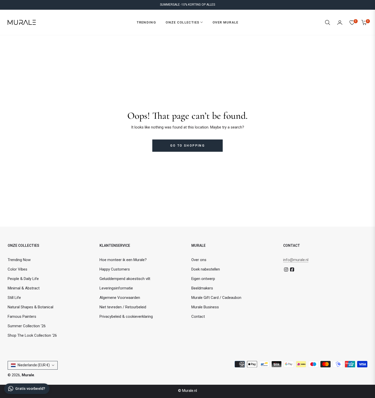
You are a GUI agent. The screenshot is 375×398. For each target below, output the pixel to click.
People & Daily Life (23, 278)
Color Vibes (17, 269)
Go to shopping (187, 145)
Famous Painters (22, 316)
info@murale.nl (295, 259)
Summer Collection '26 (27, 326)
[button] (327, 22)
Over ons (198, 259)
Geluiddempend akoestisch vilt (124, 278)
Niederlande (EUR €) (34, 365)
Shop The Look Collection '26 (32, 335)
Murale (28, 375)
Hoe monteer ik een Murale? (123, 259)
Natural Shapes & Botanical (30, 307)
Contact (198, 316)
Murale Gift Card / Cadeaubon (216, 297)
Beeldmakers (202, 288)
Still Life (14, 297)
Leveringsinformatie (116, 288)
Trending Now (19, 259)
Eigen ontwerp (203, 278)
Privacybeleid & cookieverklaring (126, 316)
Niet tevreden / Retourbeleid (122, 307)
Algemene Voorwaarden (119, 297)
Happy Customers (114, 269)
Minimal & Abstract (24, 288)
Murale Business (205, 307)
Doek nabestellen (205, 269)
